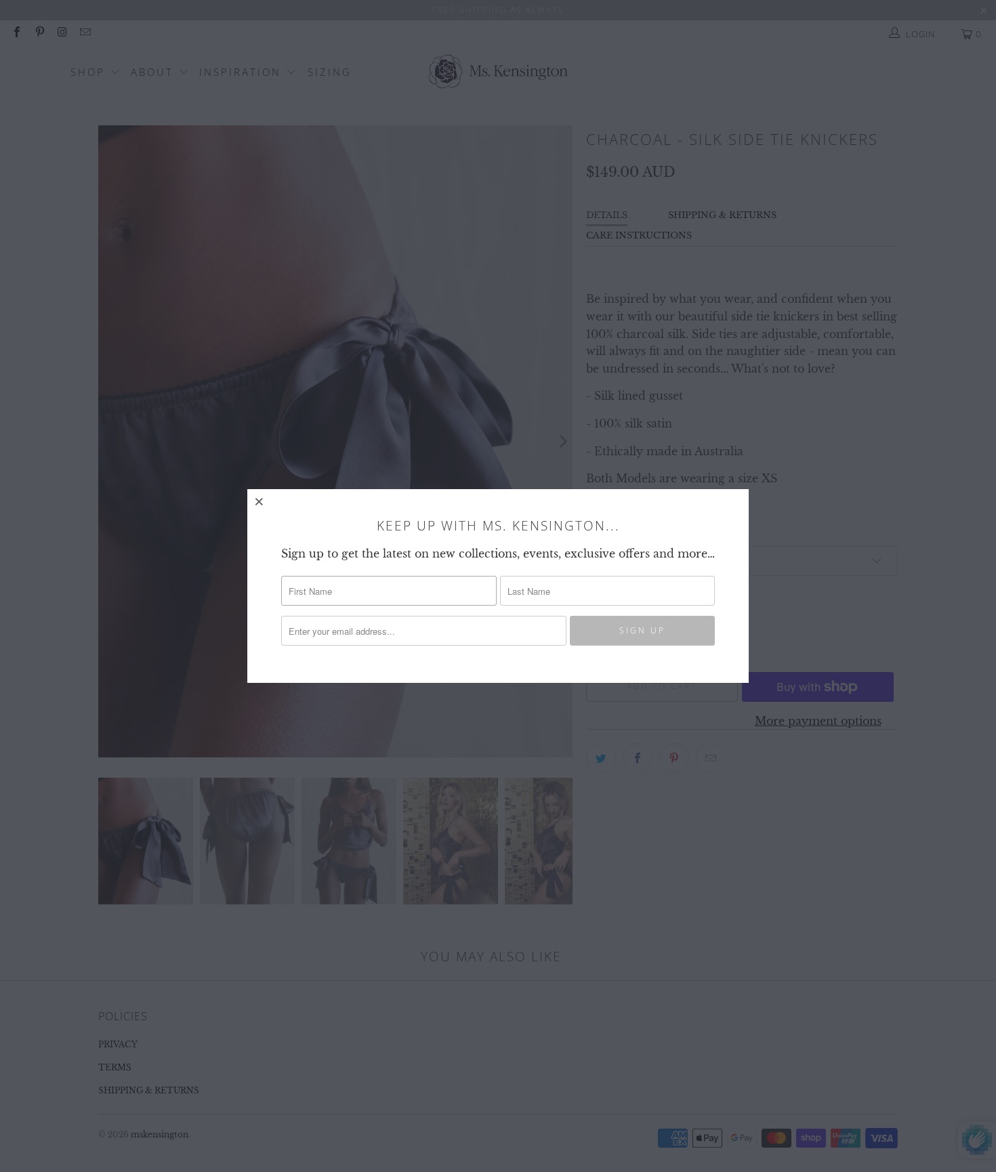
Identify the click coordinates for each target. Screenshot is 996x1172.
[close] (259, 501)
